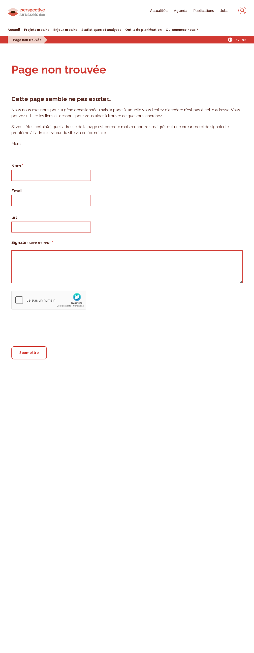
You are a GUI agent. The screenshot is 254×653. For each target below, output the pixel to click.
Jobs (224, 10)
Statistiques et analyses (101, 30)
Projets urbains (36, 30)
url (14, 217)
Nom (16, 165)
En (244, 39)
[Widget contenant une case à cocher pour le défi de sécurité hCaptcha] (48, 300)
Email (17, 191)
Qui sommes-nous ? (182, 30)
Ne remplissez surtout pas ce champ (49, 313)
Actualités (159, 10)
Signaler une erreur (31, 242)
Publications (203, 10)
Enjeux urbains (65, 30)
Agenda (180, 10)
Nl (237, 39)
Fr (230, 39)
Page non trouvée (27, 40)
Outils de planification (143, 30)
